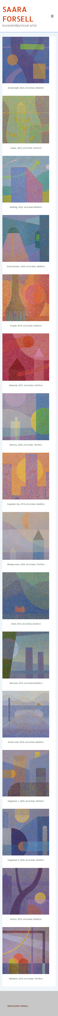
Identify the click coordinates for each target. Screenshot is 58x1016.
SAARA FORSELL (17, 14)
